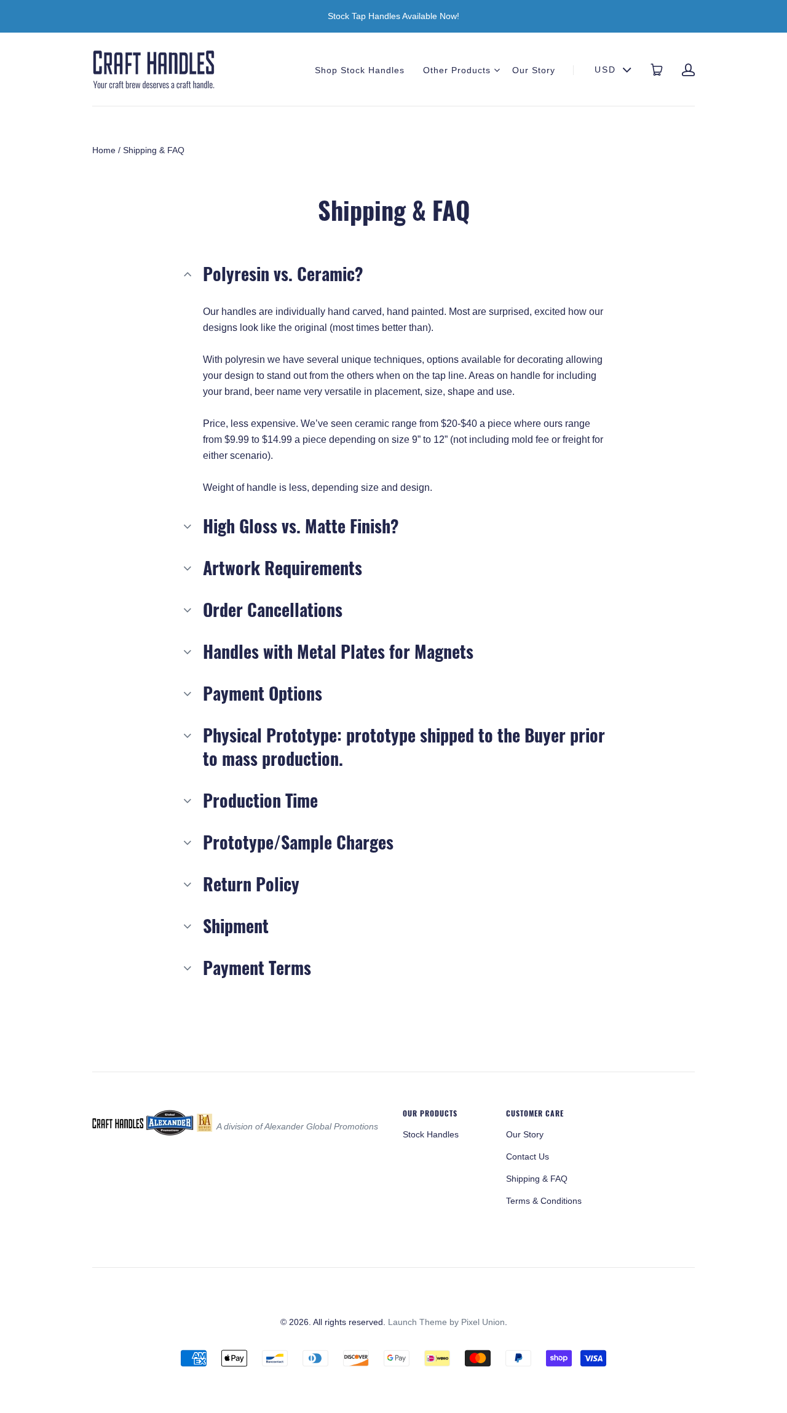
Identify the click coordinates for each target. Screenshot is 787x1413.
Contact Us (527, 1156)
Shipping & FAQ (537, 1179)
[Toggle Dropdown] (497, 70)
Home (104, 150)
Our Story (533, 70)
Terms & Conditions (544, 1201)
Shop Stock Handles (360, 70)
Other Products (457, 70)
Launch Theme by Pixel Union (446, 1322)
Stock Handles (431, 1134)
